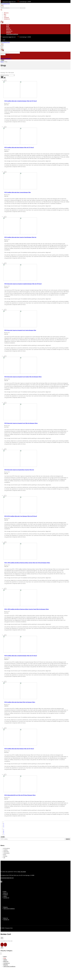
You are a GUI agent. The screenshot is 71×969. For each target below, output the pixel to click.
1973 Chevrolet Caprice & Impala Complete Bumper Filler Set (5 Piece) (23, 283)
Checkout (6, 17)
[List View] (5, 78)
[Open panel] (2, 5)
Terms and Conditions (12, 34)
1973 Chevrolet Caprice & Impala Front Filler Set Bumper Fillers (21, 423)
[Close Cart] (2, 938)
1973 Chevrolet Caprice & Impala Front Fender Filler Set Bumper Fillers (23, 376)
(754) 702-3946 (21, 871)
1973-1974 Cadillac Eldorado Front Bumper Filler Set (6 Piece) (20, 516)
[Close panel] (2, 948)
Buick (4, 854)
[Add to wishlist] (3, 263)
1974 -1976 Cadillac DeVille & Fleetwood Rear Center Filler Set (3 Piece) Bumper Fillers (27, 562)
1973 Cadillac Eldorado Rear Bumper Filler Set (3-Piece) (19, 147)
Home (4, 891)
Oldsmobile (6, 853)
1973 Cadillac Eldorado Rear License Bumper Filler (17, 192)
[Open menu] (2, 47)
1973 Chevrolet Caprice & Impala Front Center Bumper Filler (20, 330)
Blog (5, 14)
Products (5, 894)
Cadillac (5, 850)
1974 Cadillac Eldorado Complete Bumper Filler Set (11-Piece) (20, 655)
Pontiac (5, 856)
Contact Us (7, 19)
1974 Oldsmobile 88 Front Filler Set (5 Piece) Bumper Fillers (20, 795)
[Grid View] (2, 77)
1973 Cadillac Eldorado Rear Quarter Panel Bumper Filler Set (20, 237)
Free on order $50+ (6, 58)
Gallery (5, 896)
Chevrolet (6, 851)
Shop (4, 958)
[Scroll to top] (2, 945)
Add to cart (8, 124)
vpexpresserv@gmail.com (7, 878)
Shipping (5, 907)
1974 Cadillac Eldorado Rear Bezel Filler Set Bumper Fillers (19, 702)
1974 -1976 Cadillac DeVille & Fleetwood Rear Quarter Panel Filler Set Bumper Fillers (26, 609)
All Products (6, 848)
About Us (6, 12)
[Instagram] (1, 882)
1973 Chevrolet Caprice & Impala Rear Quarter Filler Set (19, 469)
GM (4, 857)
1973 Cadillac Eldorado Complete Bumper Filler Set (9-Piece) (20, 101)
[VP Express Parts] (5, 3)
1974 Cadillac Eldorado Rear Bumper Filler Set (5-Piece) (19, 748)
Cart (5, 16)
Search (23, 8)
